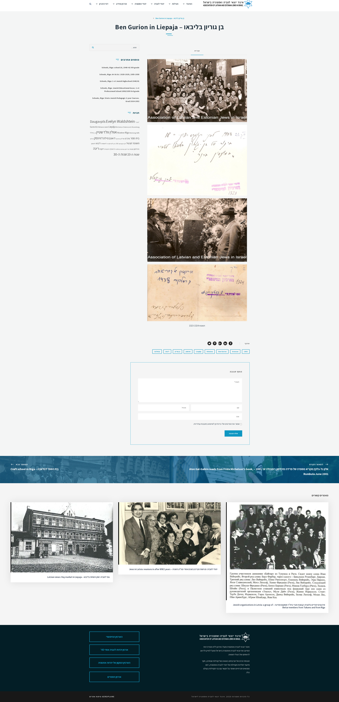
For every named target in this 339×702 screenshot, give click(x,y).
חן (125, 143)
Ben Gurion (222, 352)
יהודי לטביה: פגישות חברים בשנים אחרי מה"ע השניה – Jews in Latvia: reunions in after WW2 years (173, 569)
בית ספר (134, 138)
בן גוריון (177, 352)
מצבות (132, 149)
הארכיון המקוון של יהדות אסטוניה (114, 662)
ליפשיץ (93, 143)
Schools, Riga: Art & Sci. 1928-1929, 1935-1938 (119, 74)
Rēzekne (120, 132)
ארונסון (188, 352)
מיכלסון (136, 149)
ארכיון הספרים (114, 677)
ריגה (96, 148)
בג (95, 133)
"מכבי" (137, 122)
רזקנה (101, 148)
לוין (112, 143)
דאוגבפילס (109, 138)
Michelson (119, 127)
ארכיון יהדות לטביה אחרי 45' (114, 649)
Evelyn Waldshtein (120, 121)
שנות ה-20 (133, 154)
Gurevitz (94, 126)
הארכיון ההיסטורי (114, 636)
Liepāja (198, 352)
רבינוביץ (112, 149)
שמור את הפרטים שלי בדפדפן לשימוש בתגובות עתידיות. (216, 423)
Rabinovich (127, 127)
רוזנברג (107, 149)
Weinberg (133, 133)
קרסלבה (157, 352)
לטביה (109, 144)
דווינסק (98, 138)
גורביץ (127, 138)
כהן (114, 144)
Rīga (127, 132)
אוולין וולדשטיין (106, 131)
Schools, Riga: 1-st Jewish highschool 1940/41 (119, 81)
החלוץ (92, 139)
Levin (106, 127)
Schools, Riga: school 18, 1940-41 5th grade (120, 67)
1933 (246, 352)
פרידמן (127, 149)
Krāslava (210, 352)
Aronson (235, 352)
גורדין (122, 138)
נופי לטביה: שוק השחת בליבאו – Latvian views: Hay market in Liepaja (78, 577)
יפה (117, 143)
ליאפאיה (104, 143)
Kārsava (101, 127)
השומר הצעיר (132, 143)
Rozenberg (135, 127)
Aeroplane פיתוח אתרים (101, 696)
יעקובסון (121, 144)
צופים (122, 149)
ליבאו (167, 352)
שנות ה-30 (120, 154)
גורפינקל (118, 139)
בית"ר (92, 133)
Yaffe (137, 133)
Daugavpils (98, 121)
